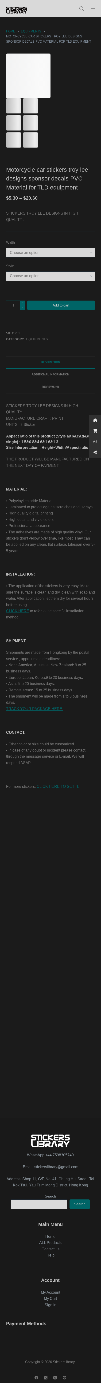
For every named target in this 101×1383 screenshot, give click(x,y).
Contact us (50, 1249)
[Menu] (93, 8)
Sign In (50, 1305)
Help (50, 1255)
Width (10, 242)
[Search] (81, 8)
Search (50, 1196)
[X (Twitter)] (45, 1377)
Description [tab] (50, 362)
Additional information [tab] (50, 374)
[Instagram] (55, 1377)
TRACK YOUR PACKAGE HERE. (34, 709)
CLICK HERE (17, 611)
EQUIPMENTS (37, 339)
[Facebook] (36, 1377)
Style (10, 266)
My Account (50, 1292)
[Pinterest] (64, 1377)
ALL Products (50, 1243)
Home (50, 1236)
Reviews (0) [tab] (50, 386)
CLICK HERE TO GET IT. (58, 786)
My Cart (50, 1299)
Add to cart (61, 305)
